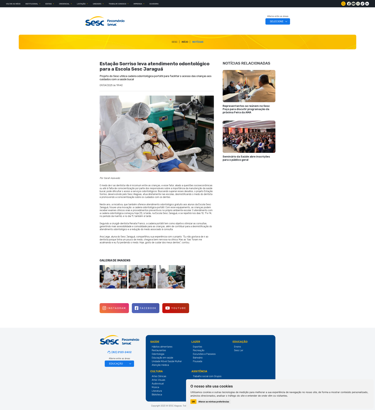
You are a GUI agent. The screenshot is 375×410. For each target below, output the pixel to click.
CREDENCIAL (64, 4)
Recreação (198, 350)
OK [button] (193, 401)
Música (155, 387)
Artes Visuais (158, 380)
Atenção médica (160, 365)
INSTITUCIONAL (31, 4)
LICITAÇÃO (81, 4)
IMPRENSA (138, 4)
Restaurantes (159, 350)
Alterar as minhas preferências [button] (213, 401)
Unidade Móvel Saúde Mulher (167, 361)
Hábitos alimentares (162, 346)
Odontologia (158, 354)
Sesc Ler (238, 350)
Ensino (237, 346)
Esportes (197, 346)
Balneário (198, 357)
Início (185, 42)
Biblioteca (157, 394)
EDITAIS (48, 4)
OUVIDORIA (153, 4)
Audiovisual (158, 383)
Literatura (157, 391)
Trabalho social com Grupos (207, 376)
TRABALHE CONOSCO (117, 4)
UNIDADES (97, 4)
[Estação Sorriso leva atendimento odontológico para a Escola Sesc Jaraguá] (105, 21)
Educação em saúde (162, 357)
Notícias (197, 42)
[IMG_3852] (157, 134)
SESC (175, 42)
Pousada (197, 361)
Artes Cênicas (159, 376)
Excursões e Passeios (204, 354)
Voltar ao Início (13, 4)
